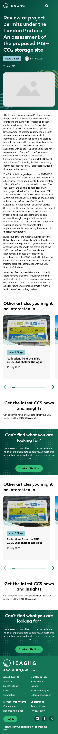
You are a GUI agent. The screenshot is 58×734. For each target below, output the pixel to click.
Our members (10, 706)
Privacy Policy (38, 710)
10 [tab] (44, 387)
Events (34, 685)
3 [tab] (20, 387)
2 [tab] (17, 387)
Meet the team (11, 685)
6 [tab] (30, 387)
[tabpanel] (29, 347)
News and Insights (40, 690)
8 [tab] (37, 387)
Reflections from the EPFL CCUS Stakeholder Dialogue (25, 360)
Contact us (9, 695)
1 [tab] (13, 387)
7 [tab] (34, 387)
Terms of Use (38, 706)
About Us (8, 681)
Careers (7, 690)
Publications (37, 681)
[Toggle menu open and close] (52, 6)
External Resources (41, 695)
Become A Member (13, 710)
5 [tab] (27, 387)
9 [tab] (41, 387)
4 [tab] (23, 387)
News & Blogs (12, 58)
